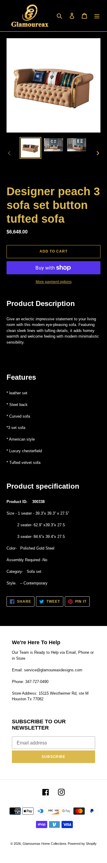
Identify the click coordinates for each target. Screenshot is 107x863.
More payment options (54, 282)
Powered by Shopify (82, 843)
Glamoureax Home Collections (45, 843)
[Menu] (97, 16)
